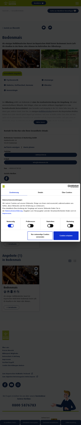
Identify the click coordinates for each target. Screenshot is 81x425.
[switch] (31, 225)
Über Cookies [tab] (67, 192)
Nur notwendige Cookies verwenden (40, 235)
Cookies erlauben (66, 236)
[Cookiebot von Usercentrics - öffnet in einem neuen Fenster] (69, 186)
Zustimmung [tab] (14, 192)
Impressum (6, 213)
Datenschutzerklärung (14, 211)
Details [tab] (40, 192)
